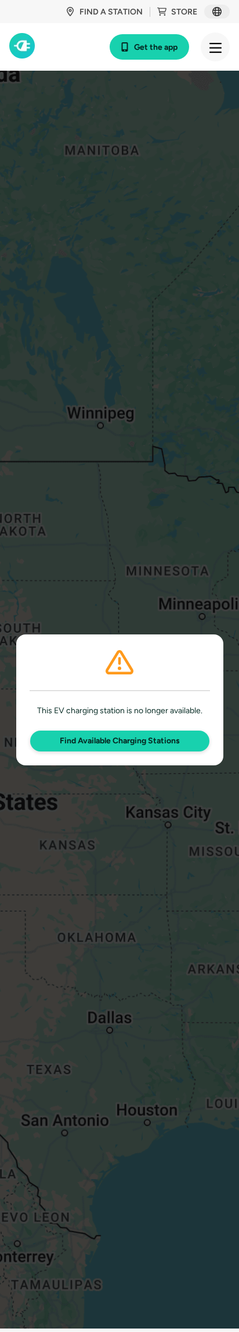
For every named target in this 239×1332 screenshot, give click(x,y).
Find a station (111, 12)
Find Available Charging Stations (120, 741)
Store (184, 12)
